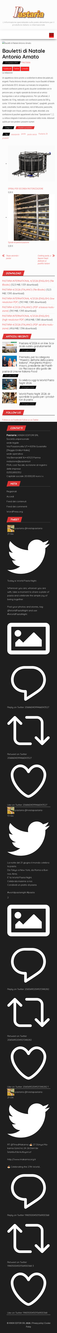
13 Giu (10, 815)
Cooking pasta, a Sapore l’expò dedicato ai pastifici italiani (44, 259)
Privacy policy (37, 1323)
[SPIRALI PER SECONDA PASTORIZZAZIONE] (31, 163)
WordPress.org (15, 511)
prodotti (5, 138)
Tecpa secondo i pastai (12, 256)
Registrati (12, 491)
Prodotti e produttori (25, 128)
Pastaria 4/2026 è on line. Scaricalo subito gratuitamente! (36, 345)
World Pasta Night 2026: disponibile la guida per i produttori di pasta (37, 396)
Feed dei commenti (17, 506)
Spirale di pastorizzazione (18, 242)
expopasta (15, 134)
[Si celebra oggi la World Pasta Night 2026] (9, 383)
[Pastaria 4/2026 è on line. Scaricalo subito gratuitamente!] (9, 347)
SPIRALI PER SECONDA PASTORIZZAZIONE (25, 189)
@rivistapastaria (33, 528)
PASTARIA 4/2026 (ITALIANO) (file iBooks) (23, 289)
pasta (23, 134)
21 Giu (10, 533)
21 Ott (10, 1097)
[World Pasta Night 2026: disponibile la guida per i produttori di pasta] (9, 397)
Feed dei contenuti (16, 501)
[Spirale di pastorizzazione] (31, 217)
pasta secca (32, 134)
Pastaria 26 (43, 134)
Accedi (10, 496)
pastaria (19, 528)
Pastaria (26, 62)
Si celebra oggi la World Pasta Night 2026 (36, 381)
